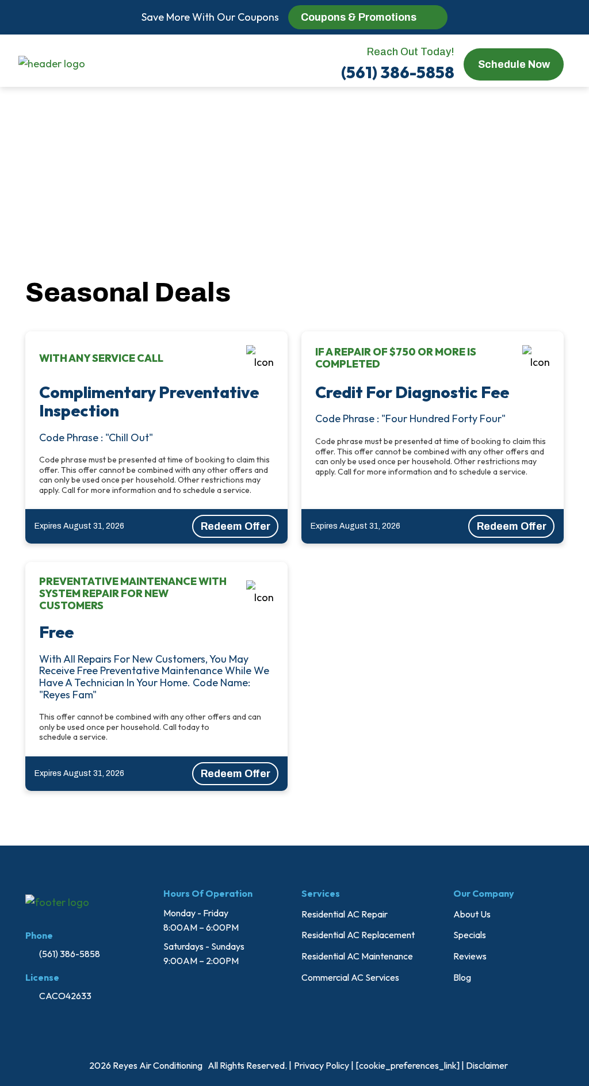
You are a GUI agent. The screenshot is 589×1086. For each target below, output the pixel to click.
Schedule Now (513, 64)
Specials (469, 934)
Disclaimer (487, 1065)
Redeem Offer (235, 526)
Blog (462, 977)
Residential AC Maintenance (357, 956)
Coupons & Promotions (358, 17)
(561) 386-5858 (397, 72)
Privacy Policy (321, 1065)
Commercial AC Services (350, 977)
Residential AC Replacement (358, 934)
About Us (472, 914)
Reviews (470, 956)
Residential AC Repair (344, 914)
